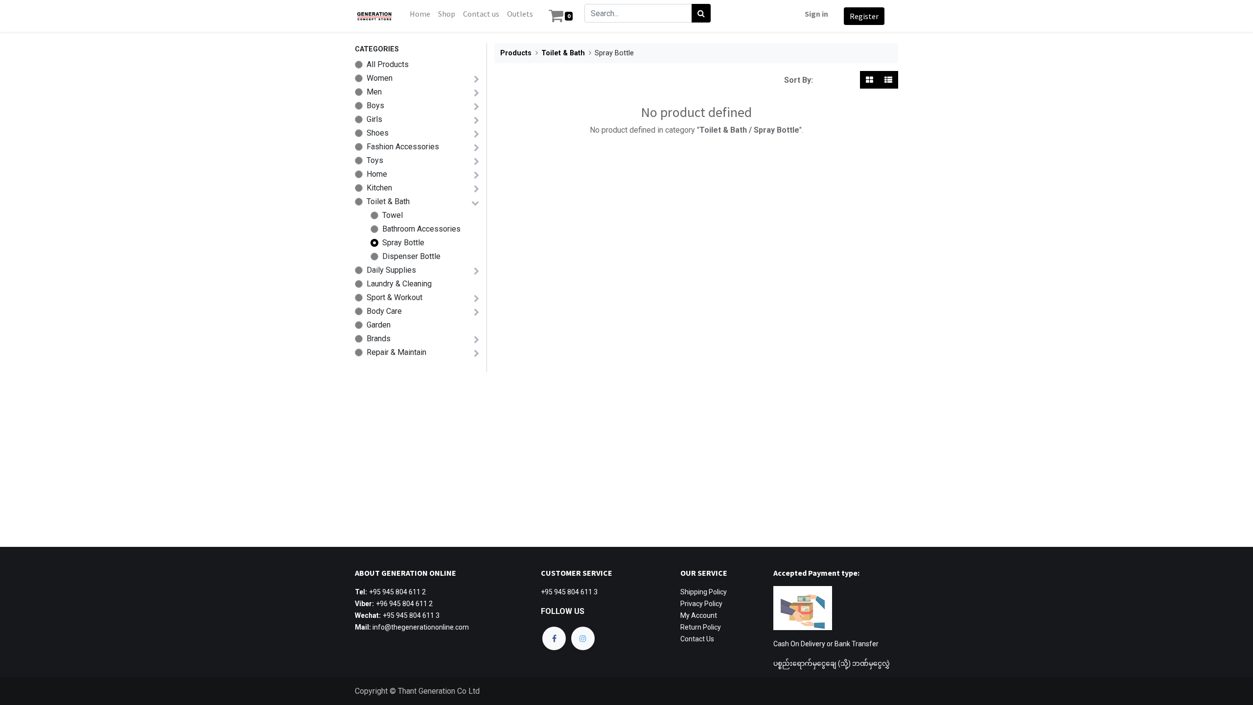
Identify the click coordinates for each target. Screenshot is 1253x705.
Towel (392, 215)
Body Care (384, 311)
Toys (375, 160)
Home (377, 174)
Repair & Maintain (396, 352)
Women (380, 78)
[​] (554, 638)
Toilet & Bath (388, 201)
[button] (833, 80)
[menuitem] (420, 14)
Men (374, 91)
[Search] (701, 13)
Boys (375, 105)
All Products (388, 64)
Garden (379, 324)
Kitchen (379, 187)
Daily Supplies (391, 270)
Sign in (816, 14)
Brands (379, 338)
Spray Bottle (403, 242)
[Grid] (869, 80)
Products (516, 53)
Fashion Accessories (403, 146)
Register (864, 16)
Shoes (378, 133)
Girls (374, 119)
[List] (888, 80)
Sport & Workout (394, 297)
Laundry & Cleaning (399, 283)
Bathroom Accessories (421, 229)
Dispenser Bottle (411, 256)
